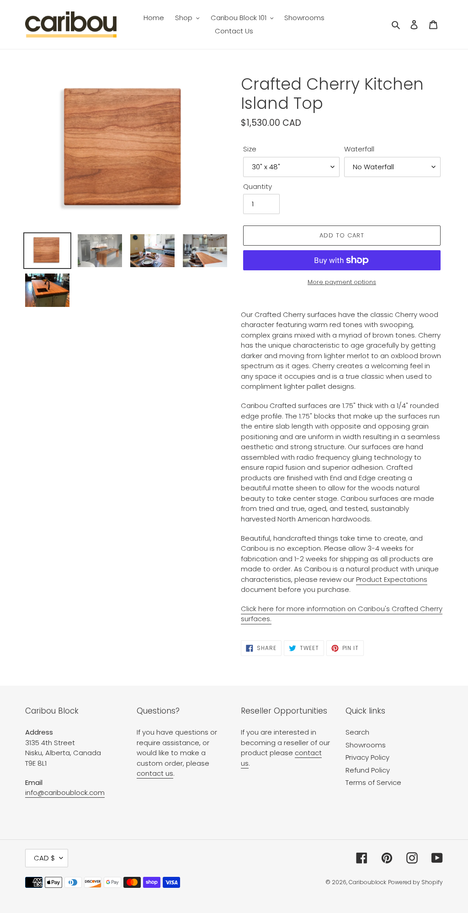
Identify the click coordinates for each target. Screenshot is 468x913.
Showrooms (366, 745)
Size (249, 149)
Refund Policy (368, 770)
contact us (155, 773)
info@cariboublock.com (65, 792)
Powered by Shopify (415, 882)
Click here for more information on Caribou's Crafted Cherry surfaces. (341, 614)
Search (357, 732)
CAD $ (44, 858)
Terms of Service (373, 782)
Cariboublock (367, 882)
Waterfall (359, 149)
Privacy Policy (367, 757)
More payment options (342, 282)
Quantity (257, 186)
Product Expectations (391, 579)
